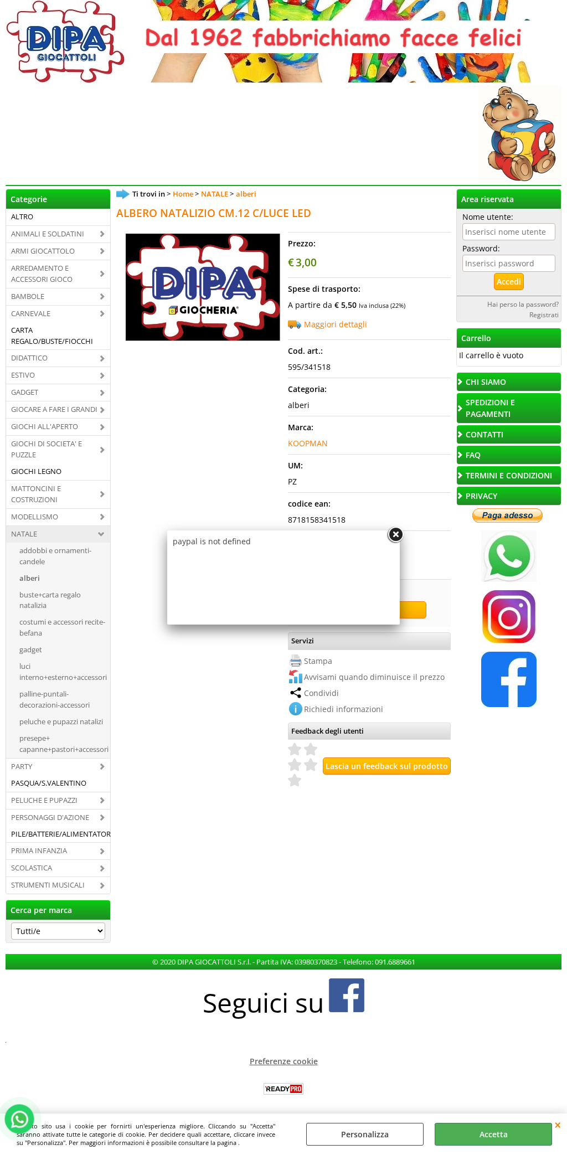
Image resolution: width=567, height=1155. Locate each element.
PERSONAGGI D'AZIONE (50, 817)
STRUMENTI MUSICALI (48, 885)
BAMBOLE (27, 296)
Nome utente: (487, 217)
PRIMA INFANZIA (39, 850)
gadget (30, 649)
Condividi (321, 693)
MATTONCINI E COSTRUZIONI (36, 493)
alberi (29, 578)
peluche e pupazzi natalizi (61, 721)
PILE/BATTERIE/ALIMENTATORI (60, 834)
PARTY (21, 766)
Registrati (544, 314)
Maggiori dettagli (335, 324)
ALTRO (22, 216)
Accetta (494, 1134)
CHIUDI (557, 1124)
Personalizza (365, 1134)
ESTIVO (23, 375)
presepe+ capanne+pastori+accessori (64, 743)
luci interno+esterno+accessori (63, 671)
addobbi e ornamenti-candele (55, 555)
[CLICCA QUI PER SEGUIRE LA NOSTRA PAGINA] (509, 641)
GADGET (24, 392)
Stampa (318, 661)
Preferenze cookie (284, 1061)
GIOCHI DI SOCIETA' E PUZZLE (46, 449)
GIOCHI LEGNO (36, 471)
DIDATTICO (29, 358)
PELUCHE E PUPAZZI (44, 800)
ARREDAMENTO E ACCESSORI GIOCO (42, 273)
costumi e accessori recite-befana (62, 627)
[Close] (395, 535)
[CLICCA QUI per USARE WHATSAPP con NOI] (509, 579)
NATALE (24, 534)
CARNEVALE (30, 313)
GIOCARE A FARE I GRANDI (54, 409)
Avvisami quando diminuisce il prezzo (374, 677)
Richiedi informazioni (343, 709)
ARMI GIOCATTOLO (43, 251)
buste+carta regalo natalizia (50, 600)
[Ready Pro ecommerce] (283, 1089)
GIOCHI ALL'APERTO (44, 426)
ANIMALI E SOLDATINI (47, 234)
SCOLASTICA (31, 868)
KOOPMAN (308, 443)
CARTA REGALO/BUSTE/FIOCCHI (52, 335)
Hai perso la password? (523, 304)
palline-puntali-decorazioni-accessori (54, 699)
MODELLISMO (34, 517)
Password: (481, 248)
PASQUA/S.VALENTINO (48, 783)
